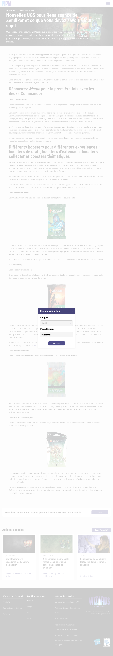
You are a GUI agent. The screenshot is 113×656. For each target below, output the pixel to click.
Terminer (56, 343)
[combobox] (54, 323)
